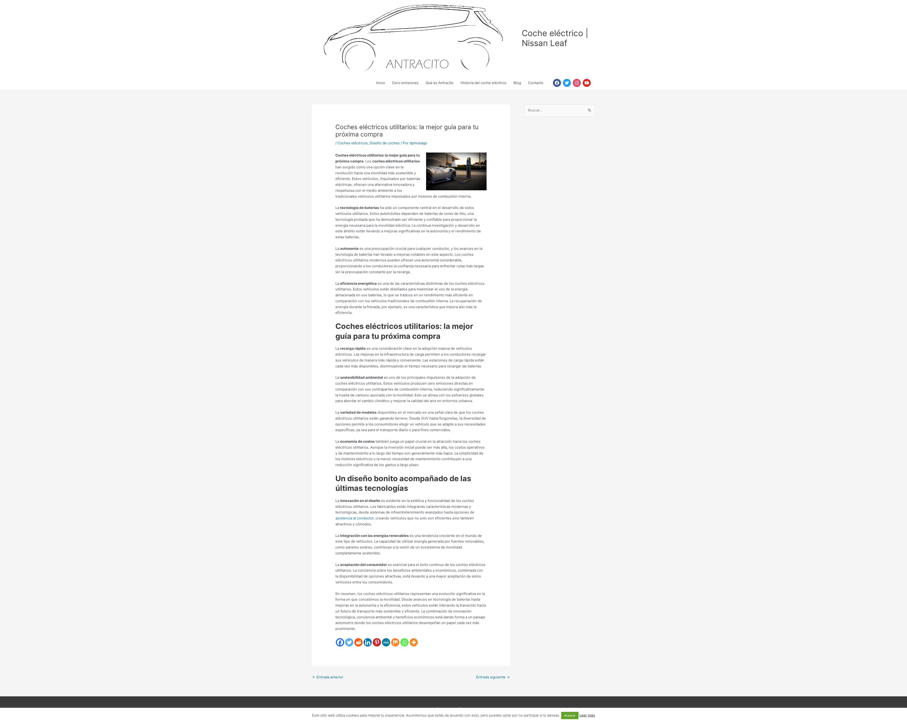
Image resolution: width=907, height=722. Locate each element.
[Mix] (395, 642)
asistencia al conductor (354, 518)
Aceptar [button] (570, 715)
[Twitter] (349, 642)
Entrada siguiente (493, 677)
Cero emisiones (405, 83)
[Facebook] (340, 642)
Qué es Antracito (440, 83)
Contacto (535, 83)
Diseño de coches (385, 143)
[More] (414, 642)
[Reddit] (358, 642)
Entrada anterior (327, 677)
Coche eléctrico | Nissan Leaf (555, 38)
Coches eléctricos (353, 143)
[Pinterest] (377, 642)
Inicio (380, 83)
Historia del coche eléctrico (483, 83)
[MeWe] (386, 642)
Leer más (587, 715)
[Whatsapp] (404, 642)
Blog (517, 83)
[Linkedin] (368, 642)
